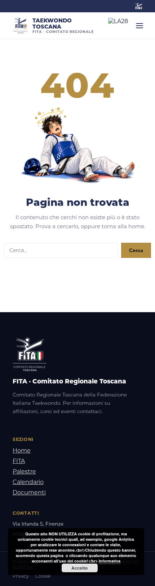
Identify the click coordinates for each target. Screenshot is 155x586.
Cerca (136, 250)
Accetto (79, 568)
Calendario (28, 482)
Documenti (29, 492)
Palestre (24, 471)
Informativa (109, 561)
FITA (19, 461)
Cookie (42, 576)
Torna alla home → (77, 275)
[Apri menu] (139, 25)
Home (22, 450)
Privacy (21, 576)
